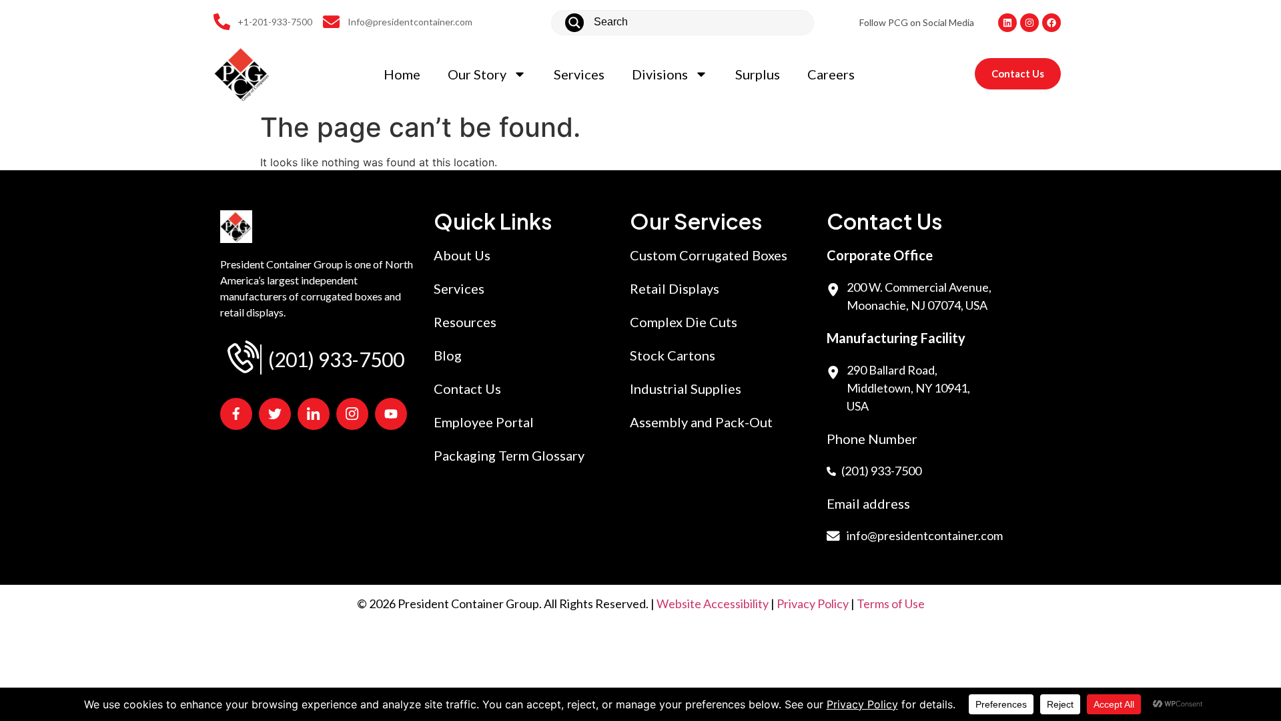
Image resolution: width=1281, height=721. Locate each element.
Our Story (477, 74)
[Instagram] (1029, 22)
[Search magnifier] (574, 22)
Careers (831, 74)
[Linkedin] (1007, 22)
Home (402, 74)
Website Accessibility (713, 603)
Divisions (660, 74)
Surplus (757, 74)
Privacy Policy (813, 603)
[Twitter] (275, 414)
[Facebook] (1051, 22)
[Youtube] (391, 414)
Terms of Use (891, 603)
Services (579, 74)
